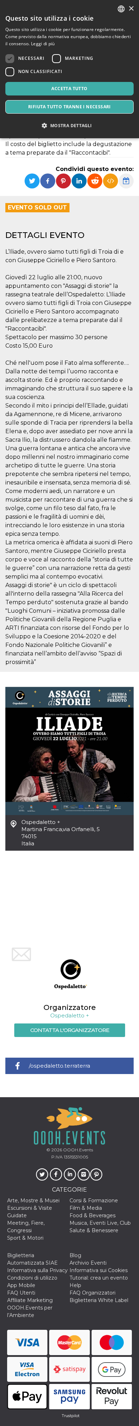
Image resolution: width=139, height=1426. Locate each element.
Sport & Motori (25, 1238)
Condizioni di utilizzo (32, 1278)
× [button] (131, 8)
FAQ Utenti (21, 1293)
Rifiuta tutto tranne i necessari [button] (69, 107)
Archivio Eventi (88, 1263)
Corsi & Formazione (94, 1200)
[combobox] (121, 8)
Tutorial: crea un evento (99, 1278)
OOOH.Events (77, 1149)
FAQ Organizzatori (92, 1293)
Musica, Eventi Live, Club (100, 1223)
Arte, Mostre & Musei (33, 1200)
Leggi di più (43, 44)
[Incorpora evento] (110, 180)
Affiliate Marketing (30, 1300)
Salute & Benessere (94, 1230)
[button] (69, 125)
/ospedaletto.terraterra (59, 1065)
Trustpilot (70, 1415)
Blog (75, 1255)
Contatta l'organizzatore (69, 1030)
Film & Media (86, 1208)
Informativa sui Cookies (99, 1270)
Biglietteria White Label (99, 1300)
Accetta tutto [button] (69, 88)
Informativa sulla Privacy (37, 1270)
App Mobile (21, 1285)
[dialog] (69, 69)
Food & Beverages (92, 1215)
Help (75, 1285)
